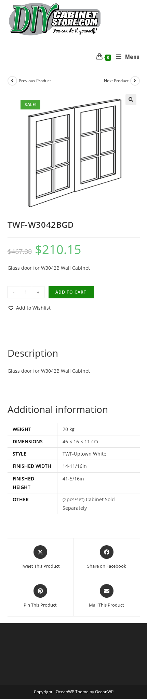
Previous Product (35, 81)
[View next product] (135, 81)
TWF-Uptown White (84, 453)
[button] (130, 99)
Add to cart (71, 292)
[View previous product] (12, 81)
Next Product (116, 81)
